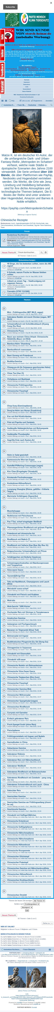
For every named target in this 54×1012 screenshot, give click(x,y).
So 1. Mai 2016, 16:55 (33, 351)
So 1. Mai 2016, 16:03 (33, 620)
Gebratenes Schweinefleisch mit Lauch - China (28, 784)
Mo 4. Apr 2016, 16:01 (43, 823)
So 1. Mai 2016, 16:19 (33, 559)
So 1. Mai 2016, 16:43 (33, 424)
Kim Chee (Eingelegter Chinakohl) (22, 471)
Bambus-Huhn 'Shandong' (19, 344)
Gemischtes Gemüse (16, 796)
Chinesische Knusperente (18, 850)
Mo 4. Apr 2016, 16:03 (43, 817)
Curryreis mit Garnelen (17, 713)
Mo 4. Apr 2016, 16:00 (43, 835)
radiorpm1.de (40, 953)
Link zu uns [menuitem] (26, 101)
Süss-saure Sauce (15, 570)
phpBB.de (37, 1004)
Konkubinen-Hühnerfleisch (19, 483)
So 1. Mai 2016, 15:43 (33, 720)
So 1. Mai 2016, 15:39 (33, 738)
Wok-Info (11, 600)
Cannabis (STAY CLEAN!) (18, 291)
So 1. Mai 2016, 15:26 (33, 798)
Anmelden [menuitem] (49, 101)
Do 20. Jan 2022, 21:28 (34, 321)
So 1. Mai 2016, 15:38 (33, 744)
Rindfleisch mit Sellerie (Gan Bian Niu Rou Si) (27, 545)
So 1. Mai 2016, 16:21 (33, 547)
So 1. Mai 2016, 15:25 (33, 806)
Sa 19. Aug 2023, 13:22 (34, 314)
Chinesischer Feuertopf (17, 391)
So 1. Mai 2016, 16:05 (33, 614)
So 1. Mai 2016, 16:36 (33, 461)
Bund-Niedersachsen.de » (30, 954)
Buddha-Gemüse (14, 361)
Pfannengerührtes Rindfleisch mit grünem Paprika (29, 527)
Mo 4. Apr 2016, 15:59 (43, 841)
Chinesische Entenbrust (18, 821)
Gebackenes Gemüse (16, 748)
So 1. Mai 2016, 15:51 (33, 679)
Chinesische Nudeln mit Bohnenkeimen (24, 665)
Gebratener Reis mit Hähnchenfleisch (23, 760)
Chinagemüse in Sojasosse (19, 648)
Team (3, 227)
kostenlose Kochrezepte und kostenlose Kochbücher (12, 949)
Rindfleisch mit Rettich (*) (18, 539)
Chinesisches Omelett (17, 895)
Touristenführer (20, 287)
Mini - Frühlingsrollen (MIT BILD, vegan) (25, 312)
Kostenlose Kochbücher (18, 235)
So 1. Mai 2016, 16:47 (33, 393)
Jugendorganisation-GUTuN (25, 223)
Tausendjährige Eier (16, 576)
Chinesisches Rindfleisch (18, 707)
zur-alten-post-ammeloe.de (11, 954)
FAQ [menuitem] (12, 101)
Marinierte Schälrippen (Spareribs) (22, 496)
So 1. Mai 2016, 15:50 (33, 685)
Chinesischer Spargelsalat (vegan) (22, 701)
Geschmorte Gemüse (16, 809)
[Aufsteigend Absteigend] (27, 907)
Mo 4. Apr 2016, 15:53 (43, 882)
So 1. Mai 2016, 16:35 (33, 467)
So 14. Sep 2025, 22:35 (34, 276)
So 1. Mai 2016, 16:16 (33, 572)
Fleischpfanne (13, 730)
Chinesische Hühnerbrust (18, 845)
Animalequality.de (11, 68)
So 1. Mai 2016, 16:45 (33, 412)
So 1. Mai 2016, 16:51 (33, 369)
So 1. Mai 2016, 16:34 (33, 473)
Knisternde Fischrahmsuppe (19, 477)
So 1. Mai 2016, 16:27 (33, 518)
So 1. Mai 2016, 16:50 (33, 375)
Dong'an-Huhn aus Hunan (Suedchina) (24, 410)
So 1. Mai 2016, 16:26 (33, 523)
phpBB (19, 1002)
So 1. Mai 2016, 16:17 (33, 567)
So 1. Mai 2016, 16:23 (33, 535)
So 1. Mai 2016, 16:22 (33, 541)
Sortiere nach (19, 904)
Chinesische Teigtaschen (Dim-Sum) (23, 677)
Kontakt (34, 1007)
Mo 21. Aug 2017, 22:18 (34, 341)
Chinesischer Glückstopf (18, 856)
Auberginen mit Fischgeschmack (22, 624)
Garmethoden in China (17, 742)
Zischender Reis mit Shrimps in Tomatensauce (28, 612)
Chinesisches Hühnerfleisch (19, 874)
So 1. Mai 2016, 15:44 (33, 714)
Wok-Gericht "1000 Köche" (19, 606)
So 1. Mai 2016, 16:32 (33, 485)
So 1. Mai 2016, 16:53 (33, 357)
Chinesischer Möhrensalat (18, 695)
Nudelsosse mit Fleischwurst (20, 516)
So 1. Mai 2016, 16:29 (33, 498)
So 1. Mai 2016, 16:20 (33, 553)
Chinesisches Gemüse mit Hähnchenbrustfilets (28, 868)
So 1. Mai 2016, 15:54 (33, 661)
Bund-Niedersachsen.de (19, 70)
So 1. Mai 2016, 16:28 (33, 513)
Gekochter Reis (14, 790)
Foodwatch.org (45, 68)
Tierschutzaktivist (7, 225)
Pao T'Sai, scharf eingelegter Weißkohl (24, 522)
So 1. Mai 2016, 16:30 (33, 493)
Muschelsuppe (13, 511)
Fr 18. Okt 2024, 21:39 (34, 293)
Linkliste (6, 100)
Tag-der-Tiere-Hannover (42, 225)
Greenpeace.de (27, 75)
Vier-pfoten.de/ (33, 68)
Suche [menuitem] (52, 105)
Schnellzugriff (2, 100)
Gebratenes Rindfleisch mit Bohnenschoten (26, 772)
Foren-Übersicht (29, 949)
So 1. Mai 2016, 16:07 (33, 608)
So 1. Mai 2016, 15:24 (33, 811)
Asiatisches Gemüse (16, 618)
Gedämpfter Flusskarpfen (18, 434)
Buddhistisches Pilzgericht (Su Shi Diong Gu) (27, 642)
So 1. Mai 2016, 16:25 (33, 529)
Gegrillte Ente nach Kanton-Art (20, 440)
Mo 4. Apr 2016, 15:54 (43, 876)
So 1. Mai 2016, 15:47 (33, 697)
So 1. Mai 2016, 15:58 (33, 644)
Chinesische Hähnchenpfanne (20, 833)
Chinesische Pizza (15, 331)
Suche (41, 252)
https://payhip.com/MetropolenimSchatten (27, 210)
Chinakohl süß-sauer (16, 659)
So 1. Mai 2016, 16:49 (33, 381)
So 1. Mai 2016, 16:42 (33, 430)
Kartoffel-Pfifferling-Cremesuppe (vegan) (25, 466)
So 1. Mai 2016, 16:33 (33, 479)
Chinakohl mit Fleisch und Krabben (23, 594)
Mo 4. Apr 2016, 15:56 (43, 864)
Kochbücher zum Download (23, 225)
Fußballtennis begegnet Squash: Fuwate (27, 49)
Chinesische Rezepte (14, 220)
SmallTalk (18, 269)
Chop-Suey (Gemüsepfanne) (19, 406)
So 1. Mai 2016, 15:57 (33, 650)
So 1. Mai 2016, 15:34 (33, 756)
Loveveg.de (23, 68)
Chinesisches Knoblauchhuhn (20, 880)
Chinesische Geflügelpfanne (19, 827)
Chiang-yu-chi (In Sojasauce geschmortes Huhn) (28, 367)
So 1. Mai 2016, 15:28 (33, 786)
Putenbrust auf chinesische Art (21, 533)
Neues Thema (8, 252)
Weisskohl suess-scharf (17, 589)
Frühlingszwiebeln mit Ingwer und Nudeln (26, 736)
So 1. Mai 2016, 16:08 (33, 602)
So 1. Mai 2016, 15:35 (33, 750)
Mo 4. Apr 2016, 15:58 (43, 846)
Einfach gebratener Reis (18, 719)
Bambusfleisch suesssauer (19, 350)
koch (13, 223)
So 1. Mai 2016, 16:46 (33, 408)
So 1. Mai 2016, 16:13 (33, 590)
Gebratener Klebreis (16, 754)
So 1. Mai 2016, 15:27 (33, 792)
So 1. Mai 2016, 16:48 (33, 387)
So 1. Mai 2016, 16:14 (33, 586)
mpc (46, 223)
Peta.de (37, 75)
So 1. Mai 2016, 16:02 (33, 626)
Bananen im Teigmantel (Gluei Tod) (23, 630)
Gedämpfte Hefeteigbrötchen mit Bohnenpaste (27, 428)
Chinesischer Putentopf (17, 862)
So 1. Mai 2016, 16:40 (33, 442)
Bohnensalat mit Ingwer (17, 636)
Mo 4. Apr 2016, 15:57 (43, 858)
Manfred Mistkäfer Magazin (28, 67)
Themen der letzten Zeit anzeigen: (21, 900)
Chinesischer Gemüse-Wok (19, 689)
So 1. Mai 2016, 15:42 (33, 726)
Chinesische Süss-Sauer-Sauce (21, 671)
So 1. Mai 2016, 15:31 (33, 774)
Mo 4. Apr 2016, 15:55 (43, 870)
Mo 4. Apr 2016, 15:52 (43, 897)
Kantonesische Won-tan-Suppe (21, 460)
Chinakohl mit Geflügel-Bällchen (21, 815)
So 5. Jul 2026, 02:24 (33, 268)
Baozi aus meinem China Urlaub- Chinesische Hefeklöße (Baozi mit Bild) (27, 338)
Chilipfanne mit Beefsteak (18, 379)
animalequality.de (28, 953)
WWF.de (18, 75)
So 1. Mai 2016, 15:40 (33, 732)
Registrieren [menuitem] (38, 101)
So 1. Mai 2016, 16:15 (33, 578)
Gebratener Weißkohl (16, 766)
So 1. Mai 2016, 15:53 (33, 667)
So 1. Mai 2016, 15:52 (33, 673)
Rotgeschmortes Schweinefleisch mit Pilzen (27, 551)
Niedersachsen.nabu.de (37, 70)
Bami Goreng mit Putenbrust (20, 355)
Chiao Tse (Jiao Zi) (15, 373)
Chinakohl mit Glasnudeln (19, 654)
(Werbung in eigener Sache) (27, 214)
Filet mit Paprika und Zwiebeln (21, 422)
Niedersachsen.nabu (46, 954)
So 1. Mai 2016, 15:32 (33, 768)
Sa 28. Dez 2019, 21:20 (34, 333)
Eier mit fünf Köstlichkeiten (19, 416)
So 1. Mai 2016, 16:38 (33, 457)
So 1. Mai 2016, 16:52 (33, 363)
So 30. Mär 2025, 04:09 (34, 285)
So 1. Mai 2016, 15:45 (33, 709)
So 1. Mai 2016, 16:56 (33, 346)
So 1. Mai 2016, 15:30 (33, 782)
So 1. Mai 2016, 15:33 (33, 762)
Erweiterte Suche (46, 252)
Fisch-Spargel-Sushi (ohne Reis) (21, 724)
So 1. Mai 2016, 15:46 (33, 703)
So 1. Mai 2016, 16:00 (33, 632)
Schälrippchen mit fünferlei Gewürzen (24, 557)
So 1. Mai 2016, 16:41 (33, 436)
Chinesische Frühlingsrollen (20, 385)
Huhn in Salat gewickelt (17, 455)
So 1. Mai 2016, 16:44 (33, 418)
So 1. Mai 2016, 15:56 (33, 655)
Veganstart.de (22, 961)
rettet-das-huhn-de (27, 817)
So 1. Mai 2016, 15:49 (33, 691)
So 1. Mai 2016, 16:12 (33, 596)
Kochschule (40, 223)
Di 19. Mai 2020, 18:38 (34, 328)
